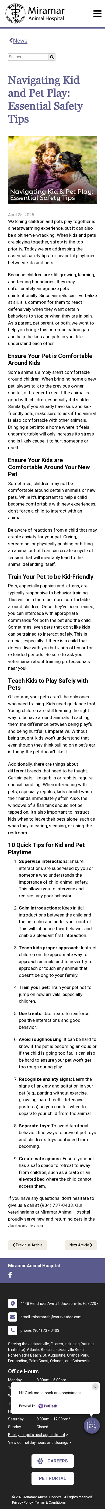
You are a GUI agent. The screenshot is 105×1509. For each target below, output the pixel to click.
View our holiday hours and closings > (39, 1442)
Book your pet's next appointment (36, 1435)
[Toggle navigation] (97, 13)
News (20, 40)
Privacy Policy (22, 1502)
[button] (92, 1425)
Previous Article (29, 1245)
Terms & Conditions (50, 1502)
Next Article (79, 1245)
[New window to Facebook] (11, 1276)
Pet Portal (52, 1478)
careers (57, 1460)
